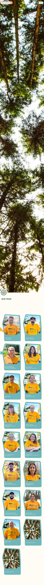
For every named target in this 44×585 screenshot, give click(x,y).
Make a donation (5, 2)
